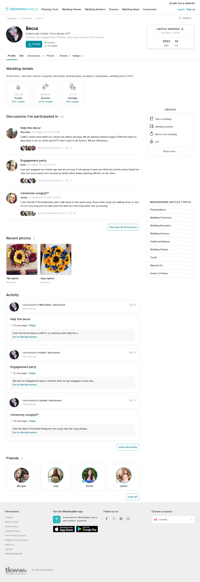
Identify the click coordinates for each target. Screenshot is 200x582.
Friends (64, 55)
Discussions (34, 55)
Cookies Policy (12, 531)
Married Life (156, 265)
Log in (181, 9)
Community (149, 9)
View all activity (128, 447)
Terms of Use (11, 522)
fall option (13, 278)
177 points (52, 46)
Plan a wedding (163, 119)
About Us (9, 544)
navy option (47, 278)
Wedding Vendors (95, 9)
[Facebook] (107, 519)
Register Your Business (16, 540)
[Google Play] (87, 531)
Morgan (21, 486)
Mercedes (25, 132)
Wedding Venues (71, 9)
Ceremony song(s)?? (34, 193)
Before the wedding (166, 134)
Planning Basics (158, 209)
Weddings (12, 18)
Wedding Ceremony (160, 217)
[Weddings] (21, 10)
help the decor (30, 128)
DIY (157, 142)
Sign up (190, 9)
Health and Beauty (160, 241)
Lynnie (123, 486)
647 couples (18, 101)
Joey (55, 486)
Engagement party (33, 160)
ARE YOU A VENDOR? (183, 3)
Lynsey (23, 197)
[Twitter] (114, 519)
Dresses (113, 9)
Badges (77, 55)
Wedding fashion (164, 126)
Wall (21, 55)
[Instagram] (128, 519)
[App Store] (64, 531)
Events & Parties (159, 273)
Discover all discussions (123, 227)
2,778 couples (45, 101)
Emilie (89, 486)
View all (132, 496)
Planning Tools (49, 9)
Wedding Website (13, 553)
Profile (11, 55)
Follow (36, 44)
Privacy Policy (11, 526)
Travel (153, 257)
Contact (9, 517)
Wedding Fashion (159, 249)
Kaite (23, 164)
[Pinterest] (121, 519)
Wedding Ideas (130, 9)
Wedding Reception (160, 225)
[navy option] (56, 259)
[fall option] (22, 259)
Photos (50, 55)
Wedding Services (159, 233)
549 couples (72, 101)
